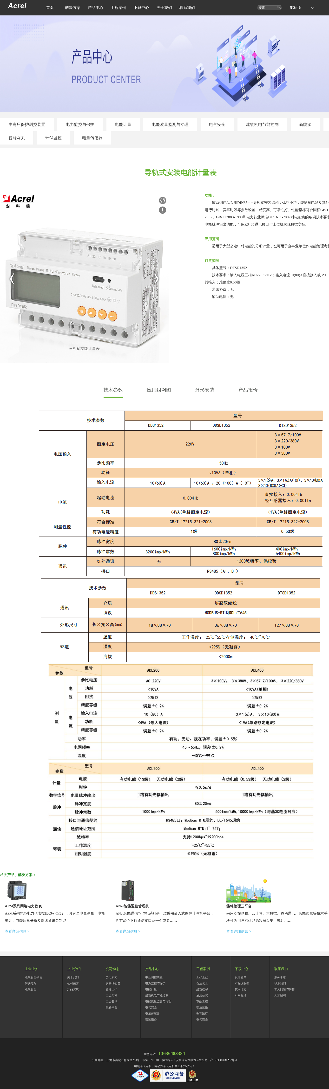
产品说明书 (242, 983)
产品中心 (95, 8)
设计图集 (240, 977)
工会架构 (111, 995)
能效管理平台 (33, 977)
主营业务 (31, 969)
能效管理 (30, 989)
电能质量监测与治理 (170, 124)
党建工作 (111, 989)
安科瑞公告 (113, 983)
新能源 (305, 124)
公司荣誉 (73, 983)
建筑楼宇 (202, 989)
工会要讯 (111, 1001)
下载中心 (141, 8)
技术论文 (240, 989)
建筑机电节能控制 (262, 124)
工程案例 (118, 8)
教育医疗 (202, 1013)
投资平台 (111, 1007)
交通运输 (202, 1007)
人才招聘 (280, 995)
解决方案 (72, 8)
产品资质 (73, 989)
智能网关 (16, 138)
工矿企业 (202, 977)
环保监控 (53, 138)
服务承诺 (280, 977)
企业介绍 (74, 969)
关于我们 (164, 8)
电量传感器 (92, 138)
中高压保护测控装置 (26, 124)
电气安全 (217, 124)
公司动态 (112, 969)
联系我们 (187, 8)
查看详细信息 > (17, 931)
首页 (50, 8)
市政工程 (202, 1001)
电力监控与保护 (80, 124)
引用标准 (240, 995)
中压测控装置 (154, 977)
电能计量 (123, 124)
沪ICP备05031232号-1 (223, 1060)
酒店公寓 (202, 995)
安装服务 (151, 1019)
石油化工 (202, 983)
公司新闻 (111, 977)
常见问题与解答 (284, 989)
